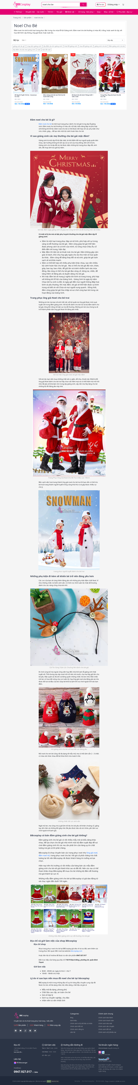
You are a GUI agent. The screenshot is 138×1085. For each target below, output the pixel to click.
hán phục (77, 1081)
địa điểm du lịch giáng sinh (52, 46)
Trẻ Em (50, 12)
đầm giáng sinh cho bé (117, 46)
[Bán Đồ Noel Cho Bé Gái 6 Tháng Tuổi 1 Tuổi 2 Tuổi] (83, 73)
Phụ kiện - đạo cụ (125, 12)
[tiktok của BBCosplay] (25, 1030)
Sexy (98, 12)
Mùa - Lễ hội (108, 12)
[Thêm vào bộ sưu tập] (37, 60)
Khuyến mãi (30, 12)
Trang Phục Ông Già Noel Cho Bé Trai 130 (110, 95)
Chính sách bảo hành (105, 1018)
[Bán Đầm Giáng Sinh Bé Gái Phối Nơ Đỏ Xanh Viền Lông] (55, 73)
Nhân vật (71, 12)
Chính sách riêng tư (77, 1029)
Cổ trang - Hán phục (86, 12)
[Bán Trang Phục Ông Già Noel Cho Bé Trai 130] (112, 73)
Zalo (36, 1072)
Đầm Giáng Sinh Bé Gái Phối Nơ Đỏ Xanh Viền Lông (54, 95)
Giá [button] (23, 40)
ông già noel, (92, 853)
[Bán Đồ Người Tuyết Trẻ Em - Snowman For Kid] (26, 73)
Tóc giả (59, 12)
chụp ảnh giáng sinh (34, 46)
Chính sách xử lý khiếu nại (107, 1032)
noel (38, 50)
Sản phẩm (27, 18)
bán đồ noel (46, 50)
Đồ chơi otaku (100, 1081)
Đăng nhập (113, 4)
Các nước (40, 12)
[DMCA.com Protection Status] (53, 1081)
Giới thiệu (73, 1020)
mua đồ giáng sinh (86, 46)
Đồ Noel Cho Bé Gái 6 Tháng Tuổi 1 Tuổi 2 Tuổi (82, 95)
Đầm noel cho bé (45, 124)
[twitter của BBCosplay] (15, 1030)
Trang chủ (17, 18)
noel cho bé (25, 25)
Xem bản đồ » (18, 1052)
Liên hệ (72, 1032)
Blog (71, 1018)
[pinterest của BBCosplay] (30, 1030)
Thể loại (18, 12)
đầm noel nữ (44, 855)
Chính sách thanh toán (106, 1020)
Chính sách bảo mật (105, 1023)
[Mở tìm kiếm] (64, 4)
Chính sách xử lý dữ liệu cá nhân (81, 1023)
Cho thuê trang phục (88, 1081)
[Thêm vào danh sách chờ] (37, 56)
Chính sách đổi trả (76, 1026)
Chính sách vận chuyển (106, 1026)
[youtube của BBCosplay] (20, 1030)
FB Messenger (21, 1063)
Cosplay (23, 4)
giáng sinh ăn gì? (19, 46)
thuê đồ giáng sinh (70, 46)
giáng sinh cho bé (101, 46)
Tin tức (101, 4)
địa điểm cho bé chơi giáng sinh (24, 50)
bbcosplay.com (76, 951)
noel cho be (38, 18)
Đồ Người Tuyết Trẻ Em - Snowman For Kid (26, 95)
